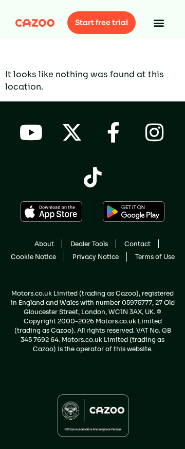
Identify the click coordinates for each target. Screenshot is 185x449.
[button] (159, 22)
